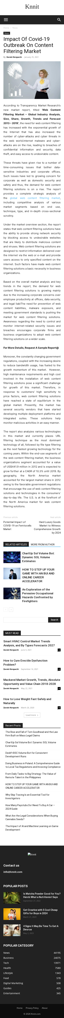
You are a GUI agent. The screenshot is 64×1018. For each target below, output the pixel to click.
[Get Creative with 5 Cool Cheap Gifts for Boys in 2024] (11, 914)
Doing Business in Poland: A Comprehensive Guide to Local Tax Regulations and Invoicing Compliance (33, 765)
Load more (31, 715)
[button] (5, 19)
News (15, 27)
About (44, 1008)
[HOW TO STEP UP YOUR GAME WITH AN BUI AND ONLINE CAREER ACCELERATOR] (11, 573)
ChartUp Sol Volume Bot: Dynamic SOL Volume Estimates (38, 557)
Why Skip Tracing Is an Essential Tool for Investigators (27, 796)
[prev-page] (5, 610)
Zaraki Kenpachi (14, 57)
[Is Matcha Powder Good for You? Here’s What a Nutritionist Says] (11, 898)
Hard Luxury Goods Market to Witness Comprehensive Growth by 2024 (47, 527)
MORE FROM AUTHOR (43, 544)
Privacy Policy (32, 1008)
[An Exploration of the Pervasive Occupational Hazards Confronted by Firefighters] (11, 593)
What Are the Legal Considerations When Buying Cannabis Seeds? (31, 817)
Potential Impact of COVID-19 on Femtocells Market (17, 526)
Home (6, 27)
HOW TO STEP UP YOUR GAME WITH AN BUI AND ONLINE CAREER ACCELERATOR (31, 786)
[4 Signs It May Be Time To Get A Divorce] (11, 930)
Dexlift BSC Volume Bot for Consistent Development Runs (26, 755)
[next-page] (11, 610)
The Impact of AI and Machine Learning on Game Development (31, 828)
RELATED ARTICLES (16, 544)
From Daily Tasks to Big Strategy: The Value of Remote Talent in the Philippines (30, 775)
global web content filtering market (35, 198)
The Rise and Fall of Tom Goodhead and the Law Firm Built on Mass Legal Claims (31, 734)
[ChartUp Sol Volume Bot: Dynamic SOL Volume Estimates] (11, 557)
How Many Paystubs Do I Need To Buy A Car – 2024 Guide (30, 807)
